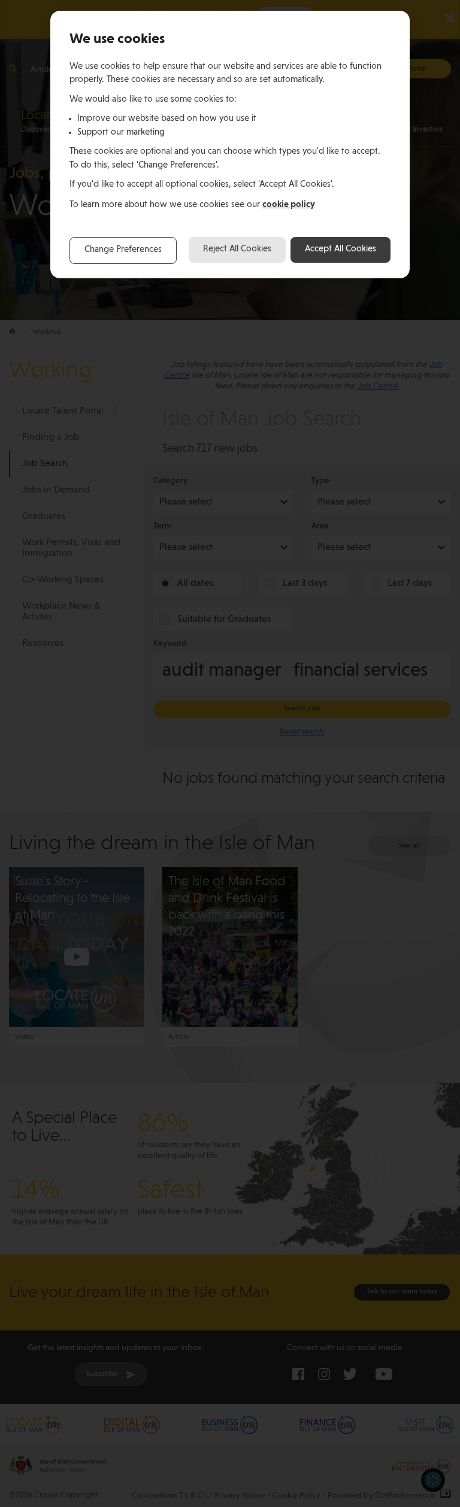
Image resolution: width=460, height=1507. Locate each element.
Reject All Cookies (237, 249)
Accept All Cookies (340, 249)
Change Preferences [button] (123, 249)
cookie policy (288, 204)
